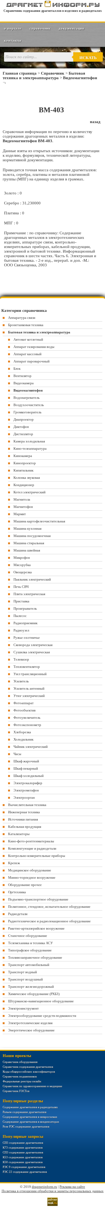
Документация (71, 28)
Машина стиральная (28, 543)
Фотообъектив (24, 710)
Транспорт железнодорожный (31, 987)
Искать (88, 57)
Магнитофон (23, 507)
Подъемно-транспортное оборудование (38, 899)
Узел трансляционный (30, 674)
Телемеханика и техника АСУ (30, 943)
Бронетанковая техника (25, 325)
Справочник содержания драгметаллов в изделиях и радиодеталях (53, 11)
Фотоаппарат (23, 703)
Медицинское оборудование (29, 870)
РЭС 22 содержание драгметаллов (25, 1171)
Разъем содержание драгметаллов (24, 1112)
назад (95, 122)
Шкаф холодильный (28, 776)
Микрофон (21, 558)
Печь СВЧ (21, 587)
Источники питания (23, 819)
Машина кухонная (27, 528)
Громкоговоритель (27, 412)
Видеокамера (23, 383)
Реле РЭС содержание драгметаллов (26, 1126)
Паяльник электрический (32, 579)
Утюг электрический (29, 696)
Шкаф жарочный (26, 761)
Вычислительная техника (27, 805)
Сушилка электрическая (31, 652)
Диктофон (21, 427)
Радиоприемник (25, 623)
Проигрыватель (25, 608)
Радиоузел (21, 630)
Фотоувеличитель (26, 718)
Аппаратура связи (21, 318)
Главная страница (20, 73)
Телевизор (21, 659)
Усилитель (21, 681)
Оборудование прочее (25, 885)
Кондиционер (23, 485)
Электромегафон (26, 790)
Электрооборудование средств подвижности (42, 1016)
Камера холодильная (29, 441)
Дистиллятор (23, 434)
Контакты (12, 41)
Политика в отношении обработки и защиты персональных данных (53, 1191)
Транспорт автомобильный (28, 965)
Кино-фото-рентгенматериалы (31, 841)
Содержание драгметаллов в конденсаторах (31, 1121)
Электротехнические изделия (30, 1023)
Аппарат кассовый (27, 354)
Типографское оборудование (30, 950)
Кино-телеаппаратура (30, 448)
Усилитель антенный (28, 688)
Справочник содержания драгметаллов (28, 1066)
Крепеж (14, 863)
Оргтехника (17, 892)
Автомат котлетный (28, 339)
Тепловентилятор (26, 667)
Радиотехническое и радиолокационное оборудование (49, 921)
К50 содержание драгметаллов (23, 1162)
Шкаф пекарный (25, 768)
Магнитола (21, 499)
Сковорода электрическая (32, 645)
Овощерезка (22, 572)
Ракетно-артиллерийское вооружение (36, 928)
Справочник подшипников (20, 1076)
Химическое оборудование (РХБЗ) (34, 994)
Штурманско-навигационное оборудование (41, 1001)
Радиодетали (17, 914)
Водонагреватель (26, 398)
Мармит (19, 514)
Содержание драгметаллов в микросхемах (30, 1116)
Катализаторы (19, 834)
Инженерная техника (24, 812)
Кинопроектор (24, 463)
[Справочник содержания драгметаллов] (52, 6)
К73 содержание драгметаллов (23, 1147)
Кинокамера (22, 456)
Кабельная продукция (24, 827)
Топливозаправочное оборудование (35, 957)
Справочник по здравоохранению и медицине (32, 1086)
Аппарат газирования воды (33, 347)
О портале (13, 28)
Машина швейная (26, 550)
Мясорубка (22, 565)
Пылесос (20, 616)
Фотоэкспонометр (27, 725)
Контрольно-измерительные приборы (36, 856)
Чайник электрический (30, 747)
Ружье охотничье (26, 638)
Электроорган (24, 798)
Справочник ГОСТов (16, 1091)
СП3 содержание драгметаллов (23, 1152)
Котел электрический (29, 492)
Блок (16, 369)
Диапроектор (23, 419)
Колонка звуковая (26, 478)
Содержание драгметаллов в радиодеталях (30, 1107)
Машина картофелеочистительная (39, 521)
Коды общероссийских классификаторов (29, 1071)
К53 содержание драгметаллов (23, 1157)
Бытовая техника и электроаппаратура (44, 75)
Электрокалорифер (27, 783)
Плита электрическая (29, 594)
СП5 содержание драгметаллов (23, 1142)
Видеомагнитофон (80, 78)
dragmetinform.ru (44, 1187)
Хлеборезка (22, 732)
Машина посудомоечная (32, 536)
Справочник (40, 28)
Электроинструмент (23, 1008)
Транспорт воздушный (25, 979)
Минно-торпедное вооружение (31, 877)
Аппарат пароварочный (31, 361)
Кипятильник (23, 470)
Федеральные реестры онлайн (22, 1081)
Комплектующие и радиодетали (32, 848)
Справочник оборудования (20, 1061)
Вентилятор (22, 376)
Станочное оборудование (27, 936)
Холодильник (23, 739)
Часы (17, 754)
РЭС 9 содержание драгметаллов (24, 1166)
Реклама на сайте (72, 1187)
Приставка (21, 601)
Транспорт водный (22, 972)
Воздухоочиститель (28, 405)
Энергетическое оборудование (31, 1030)
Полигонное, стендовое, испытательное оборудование (49, 907)
